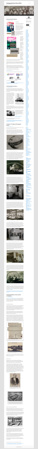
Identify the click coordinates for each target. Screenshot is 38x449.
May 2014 (27, 109)
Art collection (27, 128)
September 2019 (27, 69)
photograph (20, 291)
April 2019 (27, 72)
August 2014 (27, 107)
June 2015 (27, 101)
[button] (10, 74)
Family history (27, 138)
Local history (15, 443)
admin (12, 126)
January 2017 (27, 89)
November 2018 (27, 75)
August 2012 (27, 122)
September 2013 (27, 114)
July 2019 (27, 70)
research (27, 182)
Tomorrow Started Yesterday (11, 19)
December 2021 (27, 56)
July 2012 (27, 123)
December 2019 (27, 67)
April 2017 (27, 87)
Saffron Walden (28, 183)
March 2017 (27, 88)
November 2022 (27, 50)
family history (28, 169)
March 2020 (27, 65)
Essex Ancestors (27, 135)
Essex (17, 291)
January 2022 (27, 55)
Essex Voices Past (27, 207)
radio (6, 121)
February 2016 (27, 96)
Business (13, 291)
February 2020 (27, 66)
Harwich (27, 174)
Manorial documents (28, 145)
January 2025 (27, 39)
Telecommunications (8, 83)
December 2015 (27, 97)
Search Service (27, 150)
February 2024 (27, 43)
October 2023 (27, 45)
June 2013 (27, 116)
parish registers (28, 179)
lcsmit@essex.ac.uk (12, 288)
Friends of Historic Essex (28, 208)
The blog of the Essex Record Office (14, 3)
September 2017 (27, 84)
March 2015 (27, 103)
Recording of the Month (28, 148)
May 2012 (27, 124)
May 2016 (27, 94)
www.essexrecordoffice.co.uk (9, 70)
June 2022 (27, 52)
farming (26, 170)
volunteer (12, 121)
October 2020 (27, 61)
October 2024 (27, 40)
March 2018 (27, 80)
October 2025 (27, 36)
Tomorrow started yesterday (12, 83)
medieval (27, 177)
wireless (17, 83)
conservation (28, 161)
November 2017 (27, 83)
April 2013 (27, 117)
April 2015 (27, 102)
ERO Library (27, 134)
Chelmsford (20, 120)
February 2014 (27, 111)
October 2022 (27, 51)
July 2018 (27, 78)
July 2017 (27, 85)
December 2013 (27, 112)
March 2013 (27, 118)
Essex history (13, 443)
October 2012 (27, 121)
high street (29, 174)
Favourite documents (28, 139)
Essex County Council (28, 202)
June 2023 (27, 47)
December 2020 (27, 60)
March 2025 (27, 38)
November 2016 (27, 90)
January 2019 (27, 74)
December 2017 (27, 82)
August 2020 (27, 62)
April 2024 (27, 42)
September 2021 (27, 57)
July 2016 (27, 93)
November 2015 (27, 98)
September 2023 (27, 46)
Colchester (28, 160)
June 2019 (27, 71)
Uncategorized (10, 291)
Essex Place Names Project (28, 204)
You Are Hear (27, 155)
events (26, 168)
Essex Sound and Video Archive (28, 166)
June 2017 (27, 86)
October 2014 (27, 106)
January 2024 (27, 44)
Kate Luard (27, 175)
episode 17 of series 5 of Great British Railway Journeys (12, 298)
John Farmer (27, 142)
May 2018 (27, 79)
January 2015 (27, 104)
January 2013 (27, 119)
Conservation (27, 131)
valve (15, 83)
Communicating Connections (11, 86)
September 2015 (27, 99)
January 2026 (27, 34)
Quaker (30, 181)
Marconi (18, 291)
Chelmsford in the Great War (28, 198)
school (30, 183)
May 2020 (27, 64)
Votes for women (27, 154)
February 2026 (27, 33)
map (30, 175)
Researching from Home (28, 149)
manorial (29, 175)
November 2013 (27, 113)
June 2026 (27, 31)
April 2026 (27, 32)
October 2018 (27, 76)
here (15, 438)
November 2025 (27, 35)
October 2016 (27, 91)
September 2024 (27, 41)
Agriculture (27, 127)
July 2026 (27, 30)
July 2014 (27, 108)
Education (27, 133)
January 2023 (27, 49)
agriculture (19, 443)
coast (22, 443)
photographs (7, 291)
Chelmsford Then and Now (10, 120)
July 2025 (27, 37)
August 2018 (27, 77)
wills (26, 188)
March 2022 (27, 54)
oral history (29, 178)
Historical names (27, 140)
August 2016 (27, 92)
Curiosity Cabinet (27, 132)
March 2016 (27, 95)
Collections (11, 443)
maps (27, 176)
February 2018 (27, 81)
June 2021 (27, 59)
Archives (9, 443)
